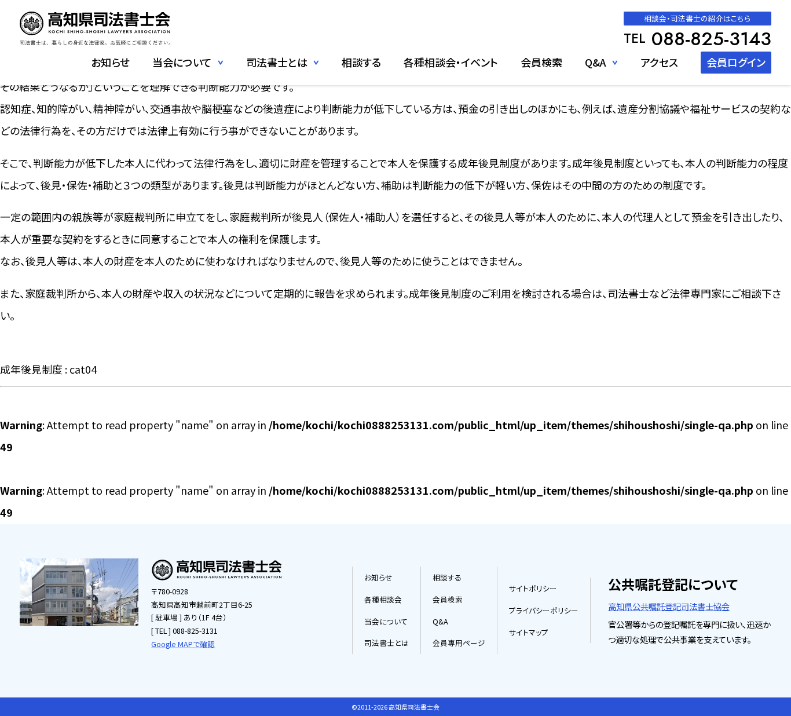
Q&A (595, 62)
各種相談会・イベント (451, 62)
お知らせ (110, 62)
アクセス (659, 62)
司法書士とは (386, 642)
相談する (361, 62)
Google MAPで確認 (183, 643)
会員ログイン (736, 62)
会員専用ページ (459, 642)
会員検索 (541, 62)
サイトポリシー (533, 588)
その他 (601, 86)
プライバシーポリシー (543, 610)
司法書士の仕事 (279, 86)
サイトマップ (528, 632)
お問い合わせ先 (184, 86)
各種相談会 (383, 599)
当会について (386, 621)
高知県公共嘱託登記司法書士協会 (669, 606)
